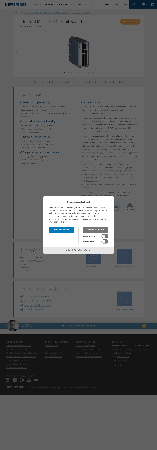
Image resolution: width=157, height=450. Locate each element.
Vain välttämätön (95, 229)
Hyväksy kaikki (61, 229)
